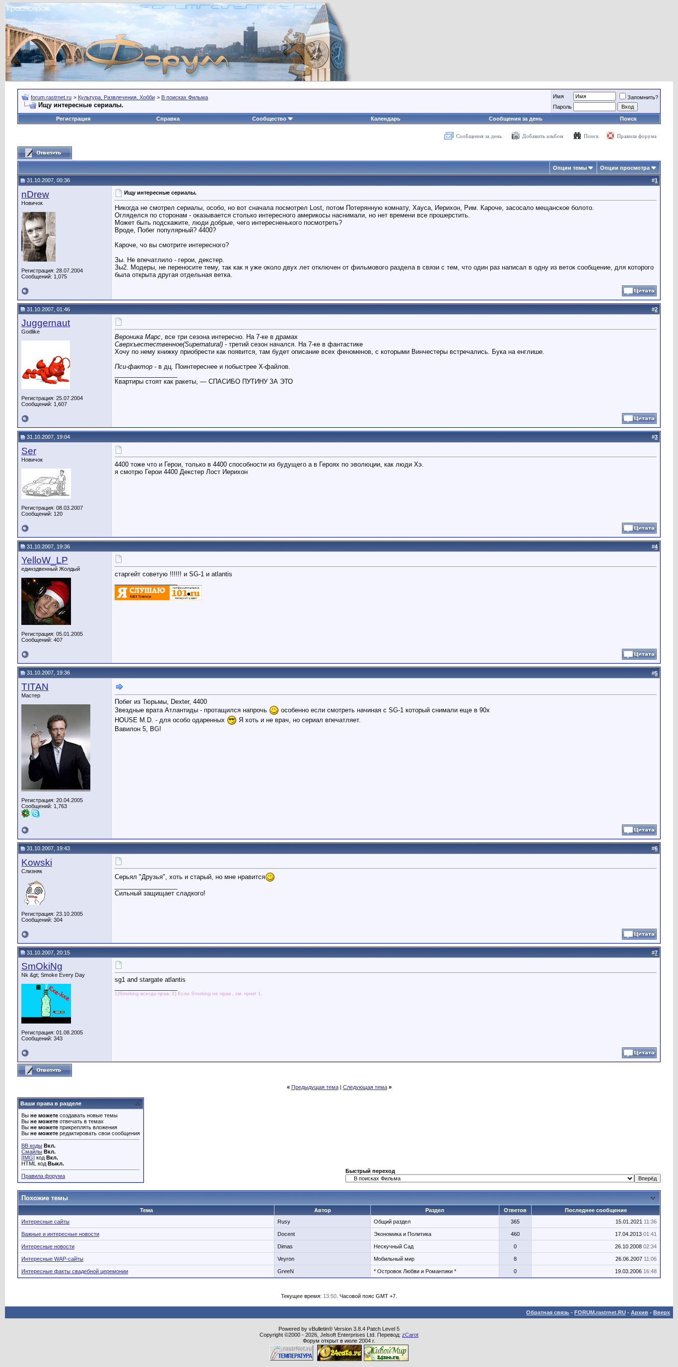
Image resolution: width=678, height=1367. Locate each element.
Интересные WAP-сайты (52, 1259)
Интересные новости (47, 1246)
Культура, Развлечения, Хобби (116, 97)
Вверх (661, 1312)
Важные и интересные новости (60, 1234)
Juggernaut (45, 323)
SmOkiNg (42, 966)
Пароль (562, 107)
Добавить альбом (542, 136)
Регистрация (73, 119)
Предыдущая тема (315, 1087)
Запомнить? (642, 97)
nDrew (35, 194)
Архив (639, 1312)
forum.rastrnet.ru (51, 97)
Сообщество (269, 119)
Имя (558, 96)
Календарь (386, 119)
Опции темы (570, 168)
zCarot (410, 1335)
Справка (168, 119)
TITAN (35, 687)
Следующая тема (365, 1087)
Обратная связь (547, 1312)
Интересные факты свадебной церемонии (74, 1271)
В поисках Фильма (184, 97)
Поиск (628, 119)
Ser (28, 451)
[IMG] (28, 1158)
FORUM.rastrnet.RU (600, 1312)
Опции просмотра (625, 168)
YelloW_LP (44, 560)
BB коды (31, 1146)
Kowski (36, 862)
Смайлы (31, 1152)
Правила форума (637, 136)
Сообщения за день (515, 119)
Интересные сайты (45, 1222)
